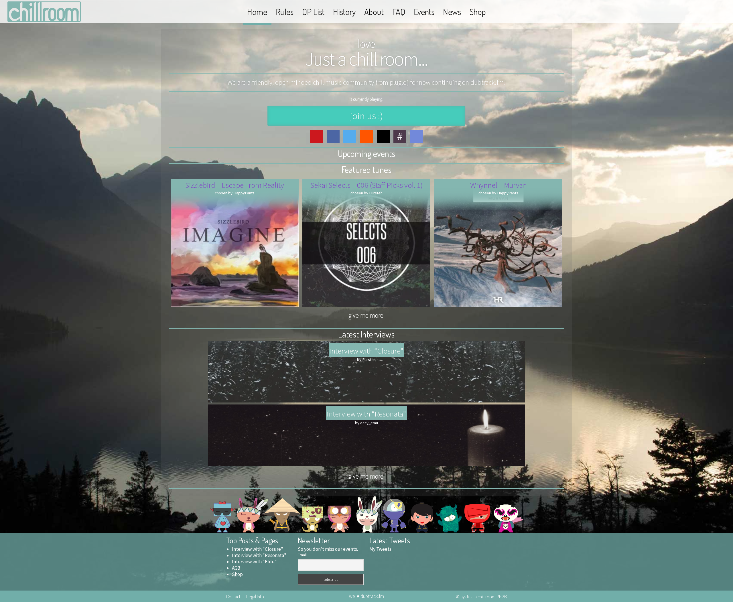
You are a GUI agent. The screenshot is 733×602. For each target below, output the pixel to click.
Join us (366, 116)
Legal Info (255, 596)
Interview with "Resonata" (259, 555)
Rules (284, 11)
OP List (313, 11)
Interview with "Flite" (254, 561)
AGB (236, 568)
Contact (233, 596)
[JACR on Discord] (416, 136)
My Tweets (380, 549)
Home (257, 11)
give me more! (366, 315)
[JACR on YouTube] (316, 136)
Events (424, 11)
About (374, 11)
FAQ (398, 11)
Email (302, 554)
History (344, 11)
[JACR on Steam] (383, 136)
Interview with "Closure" (257, 549)
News (452, 11)
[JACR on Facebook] (333, 136)
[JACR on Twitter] (349, 136)
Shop (478, 11)
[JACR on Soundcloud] (366, 136)
